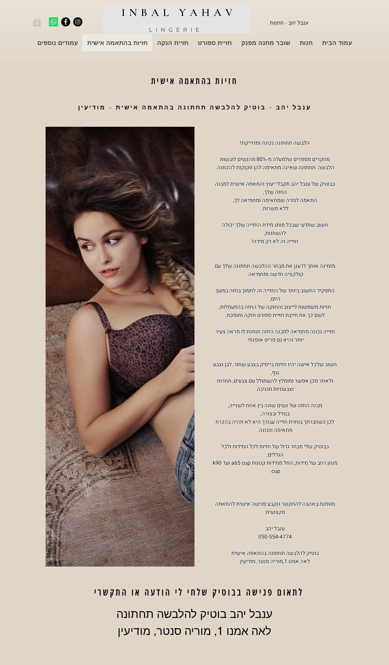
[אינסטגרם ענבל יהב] (77, 21)
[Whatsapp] (53, 21)
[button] (37, 21)
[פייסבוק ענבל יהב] (65, 21)
